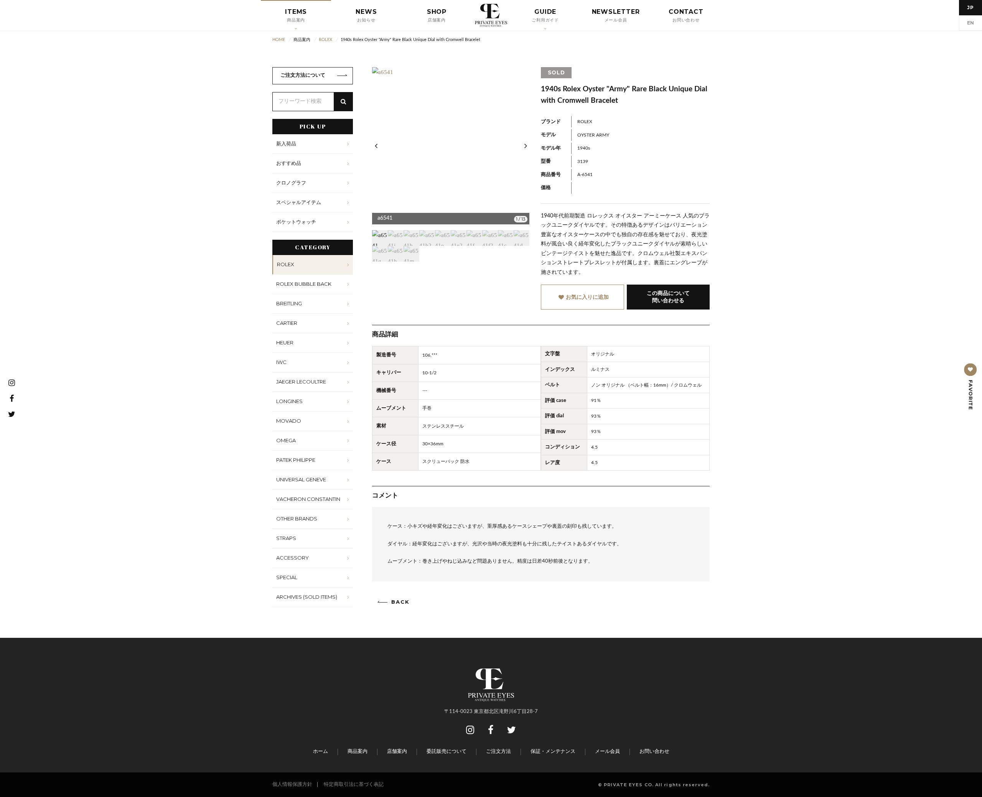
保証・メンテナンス (553, 751)
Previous (376, 145)
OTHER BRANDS (296, 518)
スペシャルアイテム (298, 202)
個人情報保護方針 (292, 784)
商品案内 (357, 751)
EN (970, 23)
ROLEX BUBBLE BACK (303, 284)
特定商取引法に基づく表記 (354, 784)
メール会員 (607, 751)
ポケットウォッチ (296, 222)
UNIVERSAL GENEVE (301, 479)
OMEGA (286, 440)
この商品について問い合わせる (668, 297)
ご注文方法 (498, 751)
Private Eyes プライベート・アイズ (491, 15)
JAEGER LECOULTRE (301, 382)
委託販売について (446, 751)
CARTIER (286, 323)
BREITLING (289, 303)
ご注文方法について (302, 75)
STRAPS (286, 538)
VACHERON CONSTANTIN (308, 499)
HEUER (284, 342)
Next (525, 145)
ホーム (320, 751)
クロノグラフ (291, 182)
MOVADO (288, 421)
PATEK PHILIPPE (295, 460)
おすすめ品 (288, 163)
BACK (400, 601)
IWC (281, 362)
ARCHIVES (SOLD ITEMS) (306, 597)
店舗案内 (397, 751)
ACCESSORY (292, 558)
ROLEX (285, 264)
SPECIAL (286, 577)
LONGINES (289, 401)
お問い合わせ (654, 751)
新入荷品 (286, 143)
